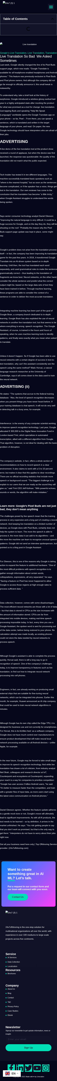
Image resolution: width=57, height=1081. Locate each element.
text (46, 285)
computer (35, 423)
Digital (27, 431)
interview (35, 543)
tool (27, 107)
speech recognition (35, 397)
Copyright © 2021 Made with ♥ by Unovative (28, 1076)
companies (27, 780)
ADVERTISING (14, 141)
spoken (9, 202)
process (3, 520)
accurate (38, 296)
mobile (17, 618)
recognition (38, 326)
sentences (51, 182)
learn (20, 531)
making (32, 618)
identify (50, 334)
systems (19, 394)
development (21, 739)
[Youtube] (37, 1068)
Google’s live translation (13, 53)
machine (4, 178)
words (50, 198)
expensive (19, 520)
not (53, 80)
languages (42, 174)
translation (51, 53)
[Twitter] (28, 1068)
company (44, 80)
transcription (5, 439)
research (13, 371)
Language (5, 115)
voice (44, 186)
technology (12, 130)
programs (10, 293)
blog (16, 547)
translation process (48, 250)
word (47, 265)
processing (5, 622)
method (25, 368)
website (18, 461)
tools (41, 334)
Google (14, 65)
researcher (23, 371)
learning (3, 265)
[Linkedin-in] (20, 1068)
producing (43, 689)
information (19, 573)
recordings (50, 472)
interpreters (35, 130)
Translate (42, 68)
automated (43, 435)
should (21, 130)
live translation (36, 53)
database (4, 397)
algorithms (43, 535)
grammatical (25, 269)
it (34, 84)
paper (38, 126)
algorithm (36, 439)
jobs (6, 134)
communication (21, 796)
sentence (4, 122)
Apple (2, 746)
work (30, 469)
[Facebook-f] (11, 1068)
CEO (20, 488)
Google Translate (40, 115)
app (50, 115)
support (3, 68)
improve (6, 427)
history (43, 95)
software (41, 731)
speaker (31, 186)
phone (12, 80)
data (36, 285)
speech (28, 326)
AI (41, 701)
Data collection (7, 603)
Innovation (41, 431)
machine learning (43, 289)
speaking (25, 111)
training (50, 394)
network (13, 379)
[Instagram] (45, 1068)
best (21, 277)
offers (32, 461)
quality (46, 157)
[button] (51, 7)
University (39, 371)
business (16, 727)
